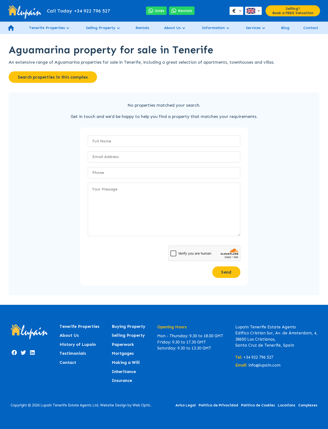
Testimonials (73, 353)
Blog (285, 27)
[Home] (24, 11)
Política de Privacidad (218, 405)
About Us (172, 27)
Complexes (307, 405)
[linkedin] (32, 352)
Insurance (122, 380)
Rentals (142, 27)
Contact (310, 27)
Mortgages (123, 353)
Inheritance (124, 371)
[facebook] (14, 352)
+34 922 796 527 (78, 11)
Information (213, 27)
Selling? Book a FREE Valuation (293, 10)
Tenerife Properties (47, 27)
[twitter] (23, 352)
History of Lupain (78, 344)
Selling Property (100, 27)
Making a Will (126, 362)
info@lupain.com (264, 365)
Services (253, 27)
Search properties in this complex (53, 77)
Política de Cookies (258, 405)
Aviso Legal (186, 405)
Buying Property (128, 326)
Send (226, 272)
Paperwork (123, 344)
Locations (286, 405)
